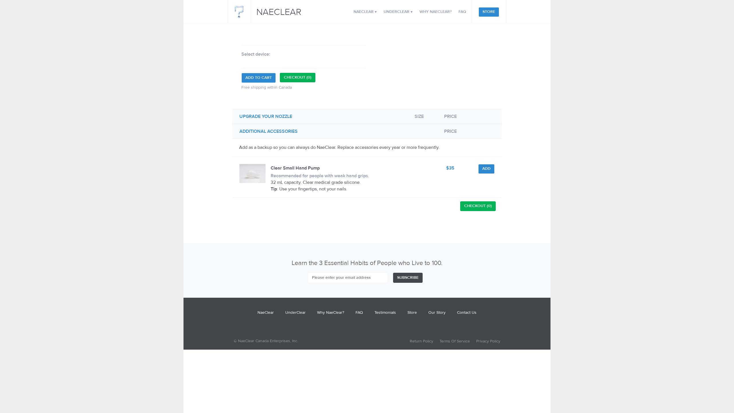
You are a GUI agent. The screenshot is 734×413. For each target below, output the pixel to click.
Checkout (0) (297, 77)
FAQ (462, 11)
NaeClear (278, 12)
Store (489, 11)
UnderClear (398, 11)
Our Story (437, 312)
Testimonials (385, 312)
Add (486, 168)
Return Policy (421, 341)
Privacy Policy (488, 341)
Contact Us (467, 312)
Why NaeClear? (435, 11)
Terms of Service (455, 341)
